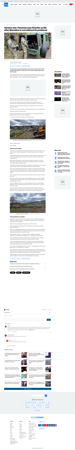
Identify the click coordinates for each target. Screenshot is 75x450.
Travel (34, 4)
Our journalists (12, 439)
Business (30, 4)
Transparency (31, 430)
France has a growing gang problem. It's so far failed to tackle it (21, 266)
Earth (46, 4)
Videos (11, 436)
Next (38, 4)
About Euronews (32, 423)
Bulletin (20, 424)
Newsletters (42, 428)
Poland (34, 407)
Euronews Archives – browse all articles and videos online (14, 442)
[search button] (36, 1)
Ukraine (18, 272)
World (20, 4)
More (30, 421)
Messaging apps (22, 432)
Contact (30, 432)
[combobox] (41, 1)
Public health (47, 405)
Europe (15, 4)
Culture (42, 4)
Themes (11, 421)
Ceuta (32, 405)
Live (71, 4)
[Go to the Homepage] (6, 5)
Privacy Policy (31, 429)
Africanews (21, 435)
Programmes (12, 438)
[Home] (4, 24)
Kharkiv (12, 272)
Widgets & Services (22, 433)
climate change (37, 410)
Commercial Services (32, 424)
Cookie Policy (31, 427)
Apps (20, 430)
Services (21, 421)
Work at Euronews (32, 433)
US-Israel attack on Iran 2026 (30, 402)
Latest (11, 4)
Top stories (58, 71)
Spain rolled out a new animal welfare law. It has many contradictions (22, 268)
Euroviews (54, 4)
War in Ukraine (26, 272)
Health (49, 4)
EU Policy (25, 4)
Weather (20, 426)
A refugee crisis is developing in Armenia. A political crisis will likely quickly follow (24, 263)
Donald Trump (39, 405)
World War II (27, 407)
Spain (49, 402)
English (5, 1)
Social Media (47, 407)
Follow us (21, 429)
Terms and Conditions (33, 426)
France (40, 407)
